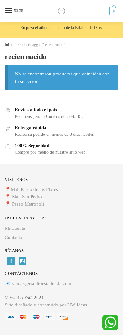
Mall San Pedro (27, 196)
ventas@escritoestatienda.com (41, 283)
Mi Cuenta (15, 228)
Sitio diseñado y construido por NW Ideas (46, 304)
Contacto (13, 237)
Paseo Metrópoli (28, 203)
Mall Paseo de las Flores (34, 189)
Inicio (9, 44)
